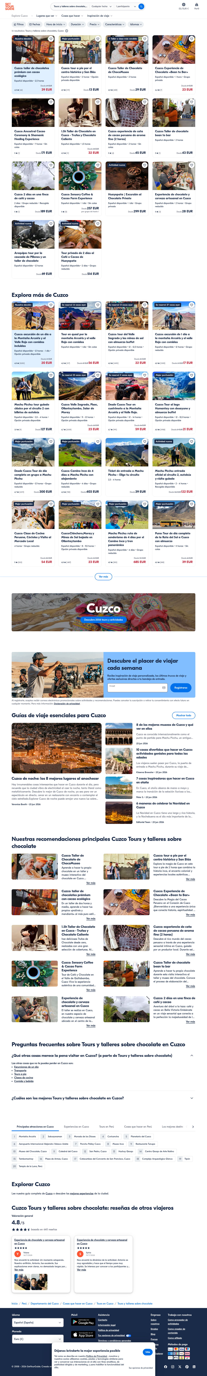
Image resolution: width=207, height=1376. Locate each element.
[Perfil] (196, 4)
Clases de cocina (23, 1077)
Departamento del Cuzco (45, 1303)
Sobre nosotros (155, 1322)
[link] (33, 64)
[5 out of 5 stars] (41, 1248)
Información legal (106, 1325)
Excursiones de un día (26, 1067)
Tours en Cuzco (105, 1303)
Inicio (15, 1303)
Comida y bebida (23, 1081)
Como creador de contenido (176, 1331)
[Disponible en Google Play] (83, 1322)
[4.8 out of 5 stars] (21, 1229)
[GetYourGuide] (9, 6)
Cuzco (49, 1193)
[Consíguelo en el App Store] (83, 1335)
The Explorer (157, 1353)
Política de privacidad (108, 1330)
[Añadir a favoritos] (51, 39)
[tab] (35, 1126)
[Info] (67, 31)
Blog (153, 1334)
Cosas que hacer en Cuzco (78, 1303)
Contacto (102, 1320)
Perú (24, 1303)
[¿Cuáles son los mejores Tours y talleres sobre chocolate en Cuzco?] (191, 1098)
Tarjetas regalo (154, 1346)
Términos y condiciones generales (114, 1340)
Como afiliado (175, 1338)
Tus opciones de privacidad (111, 1335)
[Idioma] (183, 4)
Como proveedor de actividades (178, 1322)
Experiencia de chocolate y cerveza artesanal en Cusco (39, 1242)
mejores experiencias (81, 1193)
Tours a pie (20, 1074)
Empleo (154, 1329)
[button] (33, 64)
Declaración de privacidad (67, 703)
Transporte (20, 1070)
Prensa (154, 1339)
